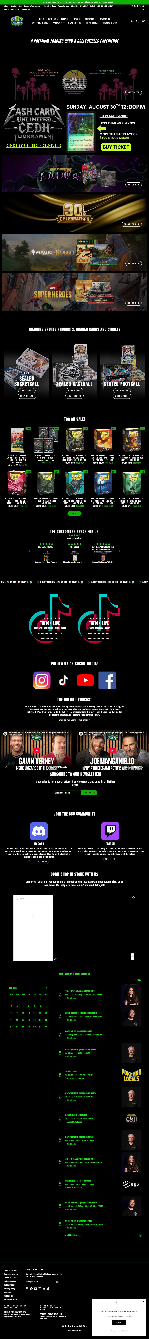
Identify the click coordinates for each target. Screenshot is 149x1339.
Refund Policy (9, 1285)
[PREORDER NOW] (74, 213)
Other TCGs (90, 19)
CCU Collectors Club (11, 9)
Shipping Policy (10, 1281)
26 (23, 1027)
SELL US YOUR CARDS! (105, 6)
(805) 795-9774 (10, 1299)
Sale (20, 6)
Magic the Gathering (47, 19)
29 (40, 1027)
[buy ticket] (74, 81)
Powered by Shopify (74, 1331)
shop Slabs (27, 391)
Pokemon (65, 19)
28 (34, 1027)
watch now (110, 859)
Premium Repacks (110, 22)
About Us (74, 6)
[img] (74, 535)
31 (11, 1033)
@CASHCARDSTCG (50, 638)
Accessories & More (40, 22)
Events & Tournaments (32, 6)
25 (17, 1027)
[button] (30, 551)
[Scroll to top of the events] (140, 1235)
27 (29, 1027)
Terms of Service (10, 1277)
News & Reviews (50, 6)
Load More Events (72, 1235)
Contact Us (25, 9)
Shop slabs (122, 391)
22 (40, 1020)
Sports (77, 19)
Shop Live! (84, 6)
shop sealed (27, 396)
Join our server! (39, 862)
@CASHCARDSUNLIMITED (50, 633)
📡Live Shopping (74, 22)
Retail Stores (92, 22)
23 (46, 1020)
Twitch (92, 6)
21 (34, 1020)
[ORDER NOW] (74, 173)
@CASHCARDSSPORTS (99, 633)
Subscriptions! (63, 6)
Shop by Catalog (10, 6)
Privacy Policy (9, 1288)
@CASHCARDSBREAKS (99, 638)
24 (11, 1027)
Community (58, 22)
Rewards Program (11, 1274)
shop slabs (74, 391)
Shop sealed (74, 396)
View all (74, 513)
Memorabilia (104, 19)
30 (46, 1027)
